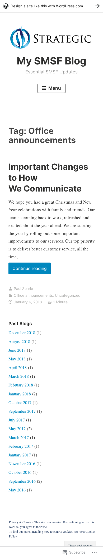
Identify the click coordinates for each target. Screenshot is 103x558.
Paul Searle (23, 288)
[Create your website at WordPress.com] (51, 6)
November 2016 (21, 463)
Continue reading (27, 269)
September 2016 (22, 481)
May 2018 (17, 358)
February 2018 (20, 385)
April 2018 (17, 367)
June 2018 (17, 350)
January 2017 (19, 455)
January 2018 (19, 393)
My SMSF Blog (51, 61)
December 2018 (21, 332)
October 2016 (19, 472)
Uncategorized (68, 295)
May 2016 (17, 489)
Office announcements (33, 295)
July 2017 (16, 420)
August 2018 (19, 341)
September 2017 (22, 411)
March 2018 (18, 376)
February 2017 (20, 446)
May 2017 (17, 428)
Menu (54, 88)
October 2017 (19, 402)
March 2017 (18, 437)
